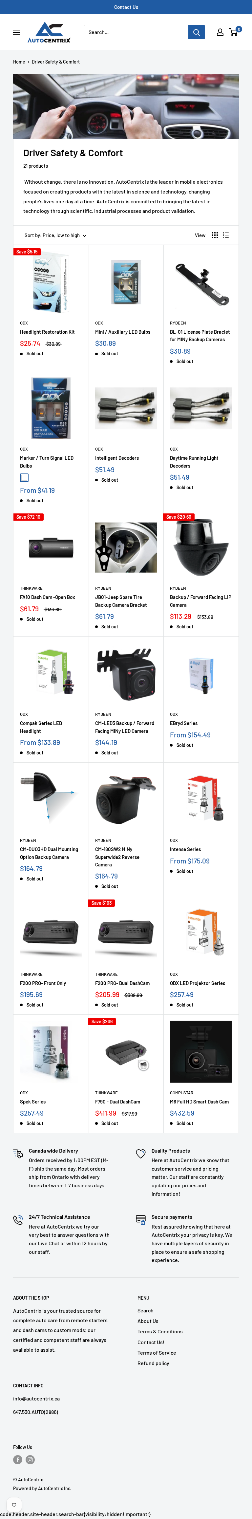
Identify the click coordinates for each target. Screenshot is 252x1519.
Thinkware (31, 588)
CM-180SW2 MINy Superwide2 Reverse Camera (117, 856)
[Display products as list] (226, 235)
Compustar (181, 1092)
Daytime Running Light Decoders (194, 461)
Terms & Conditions (160, 1331)
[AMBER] (34, 478)
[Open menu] (16, 32)
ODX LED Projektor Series (197, 983)
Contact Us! (150, 1342)
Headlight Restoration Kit (47, 332)
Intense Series (185, 849)
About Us (147, 1321)
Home (19, 62)
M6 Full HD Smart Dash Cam (199, 1101)
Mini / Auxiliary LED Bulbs (122, 332)
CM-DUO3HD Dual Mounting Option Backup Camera (49, 853)
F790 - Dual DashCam (117, 1101)
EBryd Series (184, 723)
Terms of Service (156, 1352)
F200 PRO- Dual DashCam (122, 983)
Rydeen (178, 322)
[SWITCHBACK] (44, 478)
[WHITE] (24, 478)
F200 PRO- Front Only (43, 983)
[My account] (220, 32)
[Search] (196, 32)
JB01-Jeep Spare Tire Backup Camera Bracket (121, 600)
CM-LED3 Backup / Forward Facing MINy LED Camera (124, 726)
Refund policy (153, 1363)
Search (145, 1310)
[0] (233, 32)
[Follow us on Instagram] (30, 1459)
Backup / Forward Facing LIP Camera (200, 600)
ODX (24, 322)
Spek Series (33, 1101)
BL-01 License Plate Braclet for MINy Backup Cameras (200, 335)
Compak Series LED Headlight (41, 726)
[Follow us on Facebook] (17, 1459)
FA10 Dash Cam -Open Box (47, 597)
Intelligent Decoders (117, 458)
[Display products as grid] (215, 235)
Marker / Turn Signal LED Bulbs (47, 461)
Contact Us (126, 7)
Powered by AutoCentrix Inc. (42, 1488)
